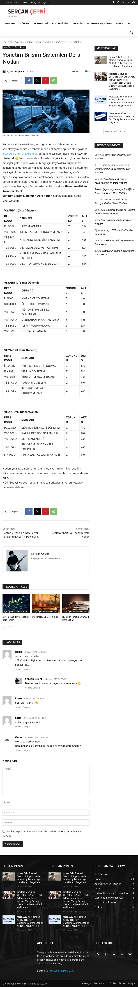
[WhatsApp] (53, 80)
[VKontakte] (130, 954)
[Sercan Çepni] (5, 71)
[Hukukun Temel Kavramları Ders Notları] (75, 603)
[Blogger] (98, 954)
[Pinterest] (45, 80)
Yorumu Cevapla (22, 669)
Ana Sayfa (7, 42)
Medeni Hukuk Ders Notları (45, 617)
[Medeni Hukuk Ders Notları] (45, 603)
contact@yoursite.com (62, 970)
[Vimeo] (128, 3)
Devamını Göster (113, 131)
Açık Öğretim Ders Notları (28, 42)
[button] (131, 32)
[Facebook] (113, 3)
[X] (123, 3)
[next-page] (10, 628)
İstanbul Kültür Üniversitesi (20, 153)
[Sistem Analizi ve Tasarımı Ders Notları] (16, 603)
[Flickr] (114, 954)
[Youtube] (133, 3)
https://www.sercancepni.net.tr (45, 558)
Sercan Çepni (17, 71)
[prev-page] (5, 628)
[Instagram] (118, 3)
